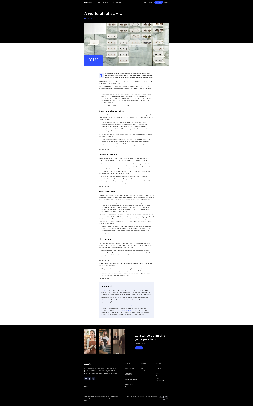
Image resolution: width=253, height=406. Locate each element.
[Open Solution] (101, 2)
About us (158, 370)
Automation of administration (128, 374)
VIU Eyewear (104, 290)
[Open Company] (121, 2)
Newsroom (158, 375)
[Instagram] (93, 378)
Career (157, 373)
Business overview (129, 386)
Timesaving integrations (130, 382)
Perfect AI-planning (129, 368)
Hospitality (143, 370)
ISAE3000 (148, 396)
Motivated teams (129, 384)
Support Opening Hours (131, 396)
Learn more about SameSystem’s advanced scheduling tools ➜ (118, 305)
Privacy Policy (141, 396)
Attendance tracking (129, 377)
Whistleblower (154, 396)
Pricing (157, 378)
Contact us (158, 368)
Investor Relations (160, 380)
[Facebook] (86, 378)
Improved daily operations (131, 379)
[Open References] (109, 2)
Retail (142, 368)
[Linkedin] (89, 378)
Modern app (128, 370)
